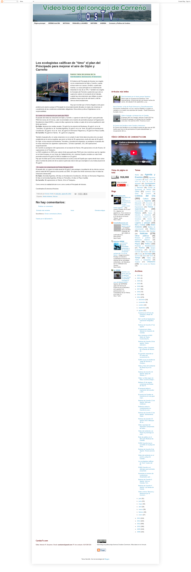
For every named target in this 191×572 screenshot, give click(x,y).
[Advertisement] (95, 42)
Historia (138, 213)
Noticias (55, 196)
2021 (139, 278)
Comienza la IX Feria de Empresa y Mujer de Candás (145, 314)
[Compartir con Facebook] (85, 194)
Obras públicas (142, 236)
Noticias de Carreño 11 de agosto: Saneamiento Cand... (146, 414)
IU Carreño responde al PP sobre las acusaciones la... (145, 355)
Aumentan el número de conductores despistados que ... (145, 475)
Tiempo (137, 258)
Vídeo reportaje (144, 264)
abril (140, 506)
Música (152, 229)
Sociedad (148, 254)
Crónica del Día (145, 196)
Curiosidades (138, 201)
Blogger (106, 559)
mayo (141, 504)
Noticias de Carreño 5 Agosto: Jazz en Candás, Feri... (145, 481)
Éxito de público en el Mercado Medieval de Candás (145, 438)
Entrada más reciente (43, 210)
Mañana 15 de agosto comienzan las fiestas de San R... (145, 384)
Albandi (136, 181)
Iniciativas (138, 219)
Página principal (39, 23)
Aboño (137, 175)
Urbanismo (151, 262)
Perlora (137, 242)
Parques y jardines (142, 238)
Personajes (149, 242)
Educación (138, 203)
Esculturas (149, 205)
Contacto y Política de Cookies (119, 23)
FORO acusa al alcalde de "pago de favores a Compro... (146, 361)
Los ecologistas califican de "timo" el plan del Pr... (145, 462)
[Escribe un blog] (81, 194)
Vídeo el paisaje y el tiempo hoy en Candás (135, 115)
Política (147, 244)
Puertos (142, 248)
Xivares (153, 264)
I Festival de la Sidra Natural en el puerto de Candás (146, 331)
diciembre (142, 299)
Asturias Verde (49, 194)
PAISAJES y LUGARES (80, 23)
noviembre (142, 302)
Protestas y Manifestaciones (145, 246)
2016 (139, 291)
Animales (138, 183)
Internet (149, 219)
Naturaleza (142, 231)
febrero (141, 512)
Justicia (137, 221)
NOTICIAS (66, 23)
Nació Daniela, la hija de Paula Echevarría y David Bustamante (133, 106)
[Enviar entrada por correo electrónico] (75, 194)
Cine (146, 185)
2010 (139, 526)
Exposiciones (139, 207)
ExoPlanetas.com (119, 196)
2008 (139, 532)
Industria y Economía (143, 215)
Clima (137, 191)
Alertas (143, 181)
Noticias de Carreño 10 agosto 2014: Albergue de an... (146, 420)
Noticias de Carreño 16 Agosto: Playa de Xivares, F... (145, 373)
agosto (141, 310)
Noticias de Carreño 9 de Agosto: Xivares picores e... (146, 450)
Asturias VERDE (119, 241)
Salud (153, 251)
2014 (139, 297)
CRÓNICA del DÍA (54, 23)
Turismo (137, 262)
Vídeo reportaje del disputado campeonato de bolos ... (146, 426)
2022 (139, 275)
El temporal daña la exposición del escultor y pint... (146, 390)
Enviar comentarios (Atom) (53, 213)
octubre (141, 305)
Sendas (140, 254)
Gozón (150, 211)
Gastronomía (139, 211)
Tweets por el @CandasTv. (44, 218)
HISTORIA (94, 23)
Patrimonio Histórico (142, 240)
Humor (150, 213)
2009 (139, 529)
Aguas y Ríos (149, 179)
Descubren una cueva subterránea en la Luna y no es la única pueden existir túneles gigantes (122, 202)
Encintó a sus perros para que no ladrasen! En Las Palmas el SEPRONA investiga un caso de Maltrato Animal (122, 277)
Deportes (147, 201)
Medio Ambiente (47, 196)
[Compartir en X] (83, 194)
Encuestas (149, 203)
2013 (139, 518)
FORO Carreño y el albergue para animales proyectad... (146, 469)
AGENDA (103, 23)
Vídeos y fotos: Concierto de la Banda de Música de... (146, 349)
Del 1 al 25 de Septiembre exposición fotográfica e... (146, 320)
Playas (137, 244)
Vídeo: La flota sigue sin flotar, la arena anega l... (146, 378)
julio (140, 498)
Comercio (148, 193)
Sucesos (137, 255)
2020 (139, 281)
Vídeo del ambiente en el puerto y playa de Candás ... (146, 456)
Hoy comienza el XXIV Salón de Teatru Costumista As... (145, 337)
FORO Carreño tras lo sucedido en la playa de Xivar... (146, 444)
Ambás (151, 181)
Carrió (140, 185)
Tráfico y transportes (143, 260)
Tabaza (145, 255)
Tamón (151, 255)
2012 (139, 521)
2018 (139, 286)
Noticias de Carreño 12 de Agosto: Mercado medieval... (146, 402)
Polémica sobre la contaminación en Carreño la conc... (144, 408)
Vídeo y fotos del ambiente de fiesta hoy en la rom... (146, 367)
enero (141, 515)
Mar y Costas (140, 225)
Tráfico (149, 258)
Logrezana (148, 221)
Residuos (146, 251)
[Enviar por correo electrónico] (79, 194)
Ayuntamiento (150, 183)
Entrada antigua (100, 210)
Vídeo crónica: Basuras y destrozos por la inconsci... (146, 493)
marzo (141, 509)
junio (140, 501)
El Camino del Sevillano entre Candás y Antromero (129, 125)
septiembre (142, 308)
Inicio (72, 210)
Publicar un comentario (45, 206)
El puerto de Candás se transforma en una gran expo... (146, 396)
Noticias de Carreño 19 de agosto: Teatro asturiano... (146, 343)
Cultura (145, 199)
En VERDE (117, 270)
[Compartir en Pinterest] (86, 194)
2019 (139, 283)
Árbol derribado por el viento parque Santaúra (135, 96)
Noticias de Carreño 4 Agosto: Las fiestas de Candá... (146, 487)
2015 (139, 294)
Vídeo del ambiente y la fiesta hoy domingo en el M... (146, 432)
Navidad (152, 231)
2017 (139, 289)
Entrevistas (138, 205)
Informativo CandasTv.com (143, 217)
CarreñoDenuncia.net (121, 223)
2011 (138, 523)
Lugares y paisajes (142, 223)
